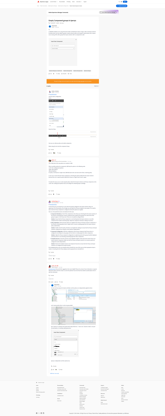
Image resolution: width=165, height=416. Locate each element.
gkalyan (53, 159)
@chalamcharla (53, 94)
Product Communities (43, 5)
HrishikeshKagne (55, 201)
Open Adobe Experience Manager (108, 12)
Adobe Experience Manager (52, 5)
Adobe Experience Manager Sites (63, 5)
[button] (121, 6)
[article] (72, 122)
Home (38, 5)
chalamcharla (54, 25)
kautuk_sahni (54, 265)
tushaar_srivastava (55, 91)
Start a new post (81, 81)
